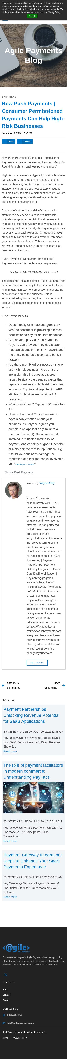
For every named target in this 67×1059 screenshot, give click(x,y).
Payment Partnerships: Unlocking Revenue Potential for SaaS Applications (31, 715)
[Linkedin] (13, 975)
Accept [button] (32, 15)
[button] (8, 141)
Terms (5, 1038)
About (5, 1000)
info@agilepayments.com (20, 1023)
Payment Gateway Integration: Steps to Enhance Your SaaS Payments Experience (32, 860)
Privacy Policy (19, 1038)
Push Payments (24, 472)
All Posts (37, 663)
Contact (6, 995)
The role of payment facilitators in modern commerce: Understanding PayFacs (33, 771)
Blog (5, 989)
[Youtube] (20, 975)
